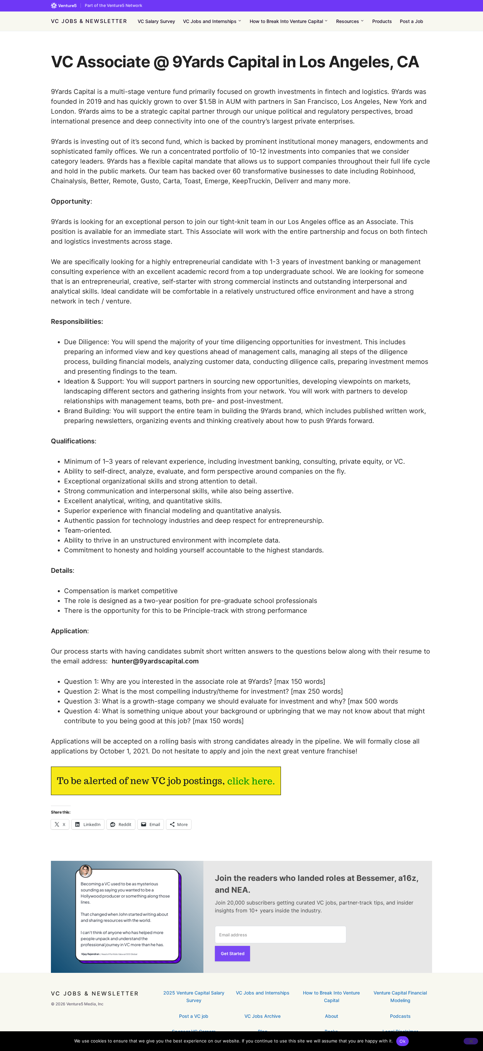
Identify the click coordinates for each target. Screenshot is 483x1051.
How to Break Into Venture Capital (331, 996)
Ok (402, 1041)
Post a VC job (193, 1016)
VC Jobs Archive (262, 1016)
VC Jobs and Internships (262, 992)
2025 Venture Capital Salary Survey (193, 996)
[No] (471, 1041)
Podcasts (400, 1016)
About (331, 1016)
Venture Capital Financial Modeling (400, 996)
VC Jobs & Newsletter (89, 21)
